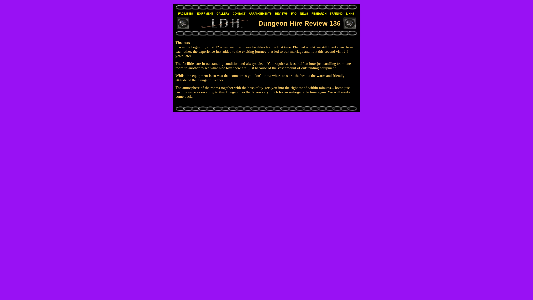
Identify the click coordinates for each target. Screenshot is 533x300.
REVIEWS (281, 13)
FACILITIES (185, 13)
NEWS (304, 13)
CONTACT (239, 13)
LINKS (350, 13)
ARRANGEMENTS (260, 13)
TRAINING (336, 13)
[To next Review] (350, 28)
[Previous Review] (183, 26)
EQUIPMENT (205, 13)
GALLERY (223, 13)
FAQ (293, 13)
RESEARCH (318, 13)
